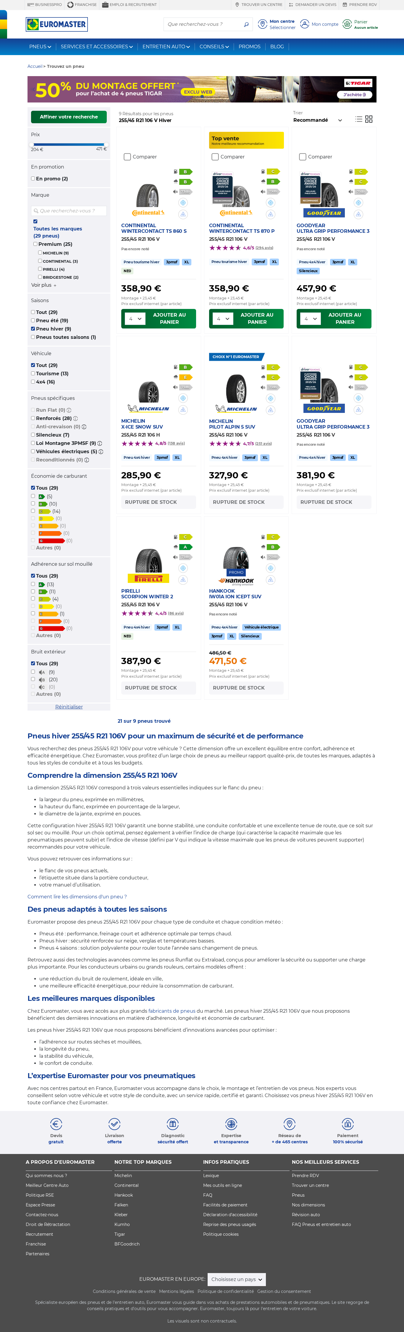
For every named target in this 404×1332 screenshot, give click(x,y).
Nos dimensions (308, 1205)
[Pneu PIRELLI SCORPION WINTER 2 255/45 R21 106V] (148, 555)
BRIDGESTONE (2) (61, 277)
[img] (101, 211)
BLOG (277, 46)
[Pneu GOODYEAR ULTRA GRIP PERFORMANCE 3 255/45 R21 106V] (324, 189)
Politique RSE (40, 1195)
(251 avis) (263, 443)
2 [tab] (193, 97)
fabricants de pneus (171, 1011)
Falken (121, 1205)
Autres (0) (48, 548)
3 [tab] (202, 97)
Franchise (85, 4)
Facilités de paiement (225, 1205)
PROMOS (250, 46)
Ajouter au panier (169, 318)
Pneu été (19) (52, 320)
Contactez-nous (42, 1214)
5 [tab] (220, 97)
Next (372, 89)
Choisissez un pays (234, 1279)
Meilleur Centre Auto (47, 1185)
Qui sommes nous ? (46, 1175)
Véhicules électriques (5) (66, 451)
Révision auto (306, 1214)
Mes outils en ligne (222, 1185)
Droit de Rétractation (48, 1224)
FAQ (207, 1195)
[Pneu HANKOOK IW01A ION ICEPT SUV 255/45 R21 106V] (236, 551)
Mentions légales (176, 1291)
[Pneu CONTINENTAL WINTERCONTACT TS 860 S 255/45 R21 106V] (148, 189)
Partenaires (37, 1253)
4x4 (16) (45, 382)
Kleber (121, 1214)
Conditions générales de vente (124, 1291)
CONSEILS (212, 46)
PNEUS (37, 46)
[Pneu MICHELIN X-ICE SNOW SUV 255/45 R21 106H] (148, 385)
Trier (298, 113)
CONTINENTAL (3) (60, 261)
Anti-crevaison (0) (58, 426)
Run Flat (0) (50, 410)
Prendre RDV (362, 4)
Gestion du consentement (284, 1291)
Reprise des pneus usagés (229, 1224)
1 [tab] (184, 97)
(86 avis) (176, 613)
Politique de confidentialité (226, 1291)
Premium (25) (55, 244)
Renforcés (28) (54, 418)
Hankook (123, 1195)
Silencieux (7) (53, 435)
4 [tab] (211, 97)
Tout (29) (47, 312)
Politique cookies (221, 1234)
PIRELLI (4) (54, 269)
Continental (126, 1185)
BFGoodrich (127, 1244)
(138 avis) (176, 443)
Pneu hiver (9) (53, 329)
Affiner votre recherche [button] (69, 117)
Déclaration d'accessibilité (230, 1214)
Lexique (211, 1175)
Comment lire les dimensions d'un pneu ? (77, 897)
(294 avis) (264, 248)
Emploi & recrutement (133, 4)
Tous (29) (47, 488)
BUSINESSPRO (48, 4)
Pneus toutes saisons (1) (66, 337)
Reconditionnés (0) (59, 460)
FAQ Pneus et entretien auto (321, 1224)
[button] (69, 410)
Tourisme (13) (52, 373)
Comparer (145, 157)
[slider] (31, 144)
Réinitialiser (69, 707)
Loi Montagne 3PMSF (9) (66, 443)
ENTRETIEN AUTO (164, 46)
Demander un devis (315, 4)
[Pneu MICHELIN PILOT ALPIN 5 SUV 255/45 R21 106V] (236, 385)
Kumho (122, 1224)
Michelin (123, 1175)
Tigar (119, 1234)
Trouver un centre (261, 4)
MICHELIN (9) (56, 253)
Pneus (298, 1195)
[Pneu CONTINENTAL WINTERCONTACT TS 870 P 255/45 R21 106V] (236, 189)
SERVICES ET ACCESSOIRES (94, 46)
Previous (32, 89)
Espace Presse (40, 1205)
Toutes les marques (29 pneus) (57, 232)
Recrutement (39, 1234)
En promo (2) (52, 179)
